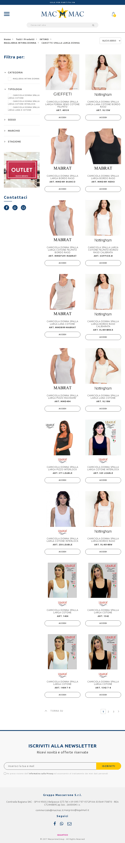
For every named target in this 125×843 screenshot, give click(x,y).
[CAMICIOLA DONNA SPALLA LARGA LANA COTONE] (62, 292)
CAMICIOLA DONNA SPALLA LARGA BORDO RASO (62, 177)
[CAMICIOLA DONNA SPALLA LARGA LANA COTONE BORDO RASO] (103, 72)
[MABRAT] (62, 168)
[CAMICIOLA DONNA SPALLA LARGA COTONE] (62, 580)
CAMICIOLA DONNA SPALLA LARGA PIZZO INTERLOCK (62, 468)
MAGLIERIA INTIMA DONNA (26, 79)
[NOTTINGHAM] (103, 95)
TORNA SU (56, 711)
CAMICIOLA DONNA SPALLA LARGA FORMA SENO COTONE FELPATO (62, 104)
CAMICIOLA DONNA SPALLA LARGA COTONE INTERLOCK (103, 468)
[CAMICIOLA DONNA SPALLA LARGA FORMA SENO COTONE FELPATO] (62, 72)
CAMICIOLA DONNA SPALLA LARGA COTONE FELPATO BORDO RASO (62, 250)
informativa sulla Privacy (41, 774)
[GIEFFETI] (62, 94)
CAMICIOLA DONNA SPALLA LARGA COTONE (62, 611)
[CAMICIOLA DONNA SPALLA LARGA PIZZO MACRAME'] (62, 366)
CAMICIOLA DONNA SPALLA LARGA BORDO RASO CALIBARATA (103, 324)
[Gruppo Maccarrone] (62, 12)
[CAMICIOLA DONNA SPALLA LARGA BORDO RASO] (62, 146)
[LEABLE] (62, 460)
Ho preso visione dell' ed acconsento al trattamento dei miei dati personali (57, 774)
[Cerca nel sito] (92, 25)
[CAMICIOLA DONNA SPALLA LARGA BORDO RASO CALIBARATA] (103, 292)
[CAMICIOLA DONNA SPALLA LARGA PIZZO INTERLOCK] (62, 437)
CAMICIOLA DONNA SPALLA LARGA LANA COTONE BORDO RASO (103, 104)
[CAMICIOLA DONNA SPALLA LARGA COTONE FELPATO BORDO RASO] (62, 218)
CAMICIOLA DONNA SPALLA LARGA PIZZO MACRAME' (62, 396)
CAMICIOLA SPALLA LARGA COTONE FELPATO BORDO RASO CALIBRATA (103, 250)
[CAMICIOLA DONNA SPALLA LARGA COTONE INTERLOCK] (103, 437)
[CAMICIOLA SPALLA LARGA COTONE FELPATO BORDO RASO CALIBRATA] (103, 218)
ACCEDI (62, 117)
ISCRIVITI (108, 766)
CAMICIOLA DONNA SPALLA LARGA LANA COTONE (62, 322)
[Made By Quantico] (62, 834)
